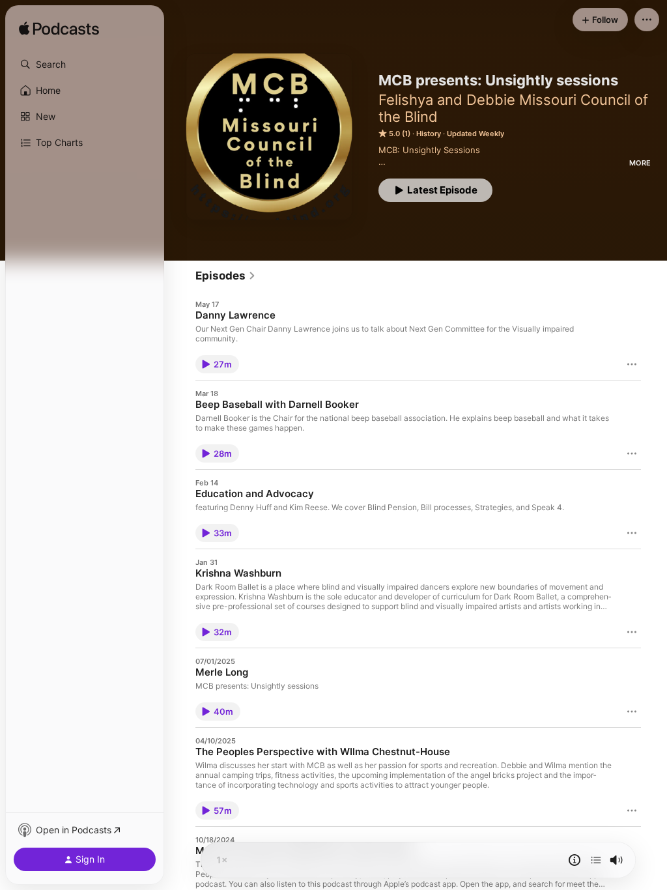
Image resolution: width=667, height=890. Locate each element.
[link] (225, 275)
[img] (59, 29)
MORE (640, 162)
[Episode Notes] (574, 860)
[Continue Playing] (596, 860)
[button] (84, 64)
